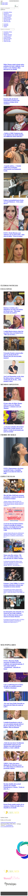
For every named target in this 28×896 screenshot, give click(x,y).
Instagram (6, 25)
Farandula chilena (8, 12)
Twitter (5, 26)
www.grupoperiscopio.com (7, 826)
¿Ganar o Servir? (8, 16)
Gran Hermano (7, 17)
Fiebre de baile (7, 21)
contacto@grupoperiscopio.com (8, 822)
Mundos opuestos (8, 14)
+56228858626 (9, 825)
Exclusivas (6, 13)
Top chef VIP (7, 20)
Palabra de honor (8, 18)
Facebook (6, 24)
